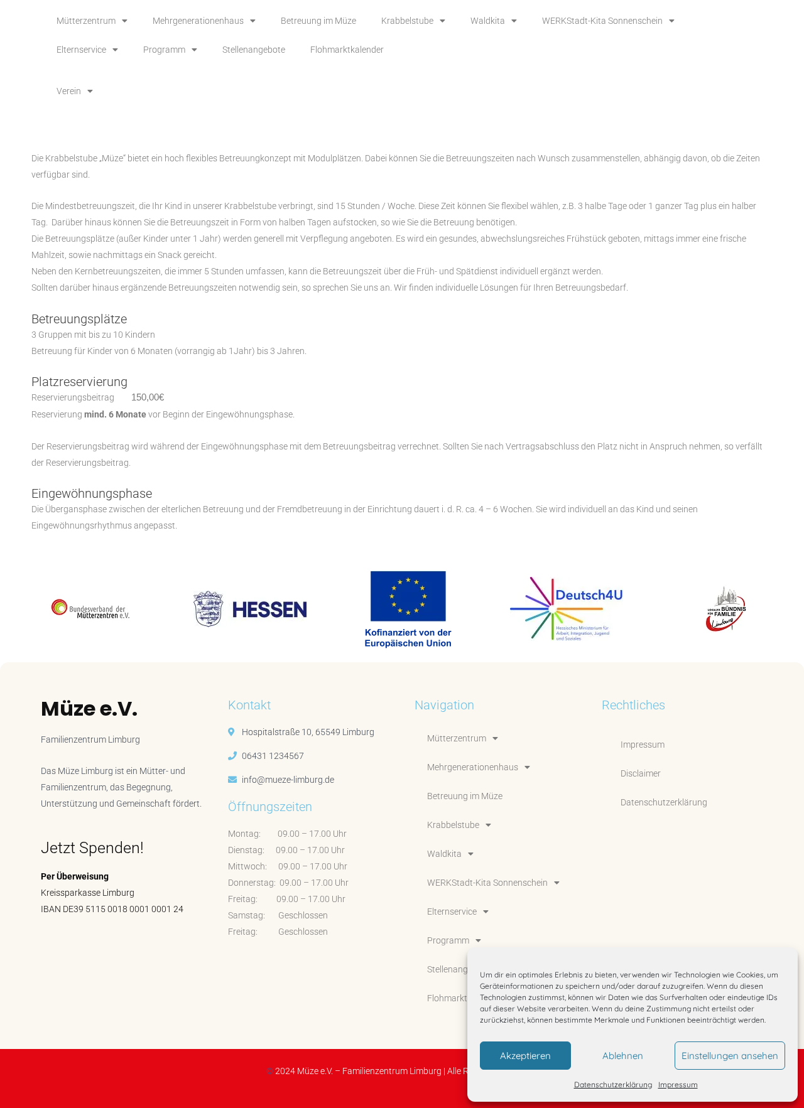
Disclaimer (641, 773)
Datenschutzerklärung (613, 1084)
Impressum (678, 1084)
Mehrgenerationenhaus (198, 21)
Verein (69, 91)
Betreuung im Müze (318, 21)
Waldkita (487, 21)
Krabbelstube (407, 21)
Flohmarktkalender (347, 50)
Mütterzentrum (86, 21)
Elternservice (81, 50)
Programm (164, 50)
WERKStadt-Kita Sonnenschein (602, 21)
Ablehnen (622, 1056)
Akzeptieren (525, 1056)
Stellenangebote (253, 50)
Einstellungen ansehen (730, 1056)
